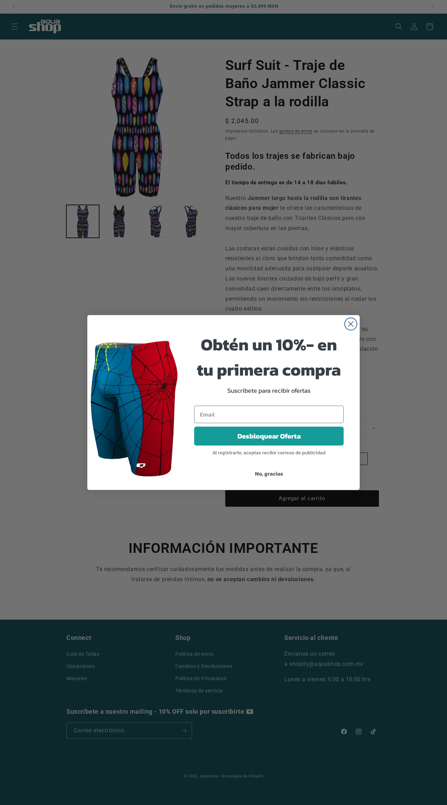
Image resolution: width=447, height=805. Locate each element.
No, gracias (269, 473)
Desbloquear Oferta (269, 436)
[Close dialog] (351, 324)
